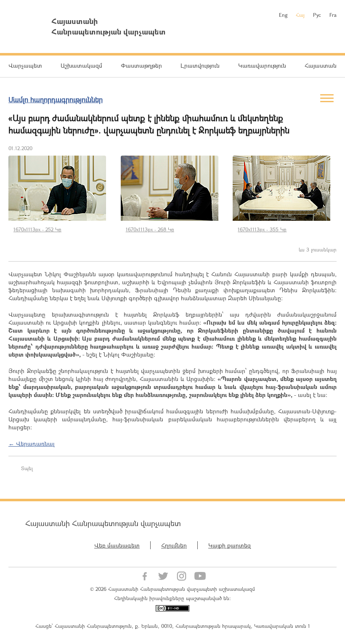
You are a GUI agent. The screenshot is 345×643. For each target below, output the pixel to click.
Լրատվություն (200, 65)
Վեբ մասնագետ (117, 545)
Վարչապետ (25, 65)
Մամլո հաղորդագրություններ (55, 99)
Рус (317, 14)
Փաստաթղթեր (141, 65)
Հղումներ (174, 545)
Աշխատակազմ (81, 65)
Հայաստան (321, 65)
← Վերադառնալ (31, 443)
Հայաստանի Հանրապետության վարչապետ (103, 523)
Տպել (27, 468)
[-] (60, 188)
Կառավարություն (262, 65)
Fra (333, 14)
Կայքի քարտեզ (229, 545)
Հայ (300, 14)
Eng (283, 14)
